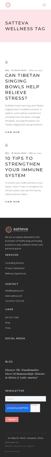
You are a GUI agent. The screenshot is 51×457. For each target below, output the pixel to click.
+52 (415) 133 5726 (14, 300)
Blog (7, 70)
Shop (7, 322)
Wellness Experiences (15, 273)
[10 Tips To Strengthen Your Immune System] (6, 145)
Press (8, 327)
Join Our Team (12, 317)
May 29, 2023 (35, 153)
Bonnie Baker (20, 70)
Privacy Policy (12, 451)
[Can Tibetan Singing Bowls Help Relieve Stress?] (6, 62)
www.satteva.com (13, 295)
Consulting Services (14, 262)
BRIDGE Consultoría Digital (20, 446)
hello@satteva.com (14, 290)
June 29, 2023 (35, 70)
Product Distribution (15, 268)
